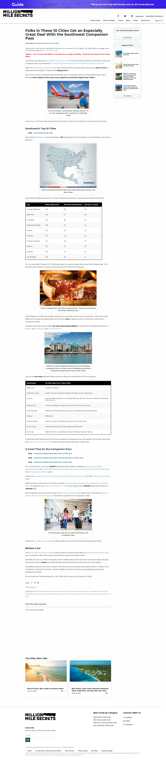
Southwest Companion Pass (58, 61)
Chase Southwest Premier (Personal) (58, 469)
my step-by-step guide (43, 541)
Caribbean (39, 329)
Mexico (28, 329)
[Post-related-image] (46, 671)
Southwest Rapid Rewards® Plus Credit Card (53, 453)
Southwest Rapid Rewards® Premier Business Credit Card (58, 458)
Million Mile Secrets (50, 43)
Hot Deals (95, 54)
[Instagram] (132, 16)
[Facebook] (118, 16)
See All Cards (127, 37)
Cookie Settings (106, 751)
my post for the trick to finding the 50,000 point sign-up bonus (60, 476)
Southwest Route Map (43, 133)
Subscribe (140, 16)
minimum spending (69, 493)
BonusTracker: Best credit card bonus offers (45, 689)
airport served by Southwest (97, 553)
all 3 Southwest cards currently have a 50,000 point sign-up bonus (76, 63)
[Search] (162, 20)
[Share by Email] (38, 583)
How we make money (50, 50)
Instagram (129, 724)
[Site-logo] (18, 14)
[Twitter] (125, 16)
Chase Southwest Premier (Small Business (90, 469)
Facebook (128, 717)
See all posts (127, 96)
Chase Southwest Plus (38, 472)
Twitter (127, 721)
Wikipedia (41, 137)
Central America (55, 329)
